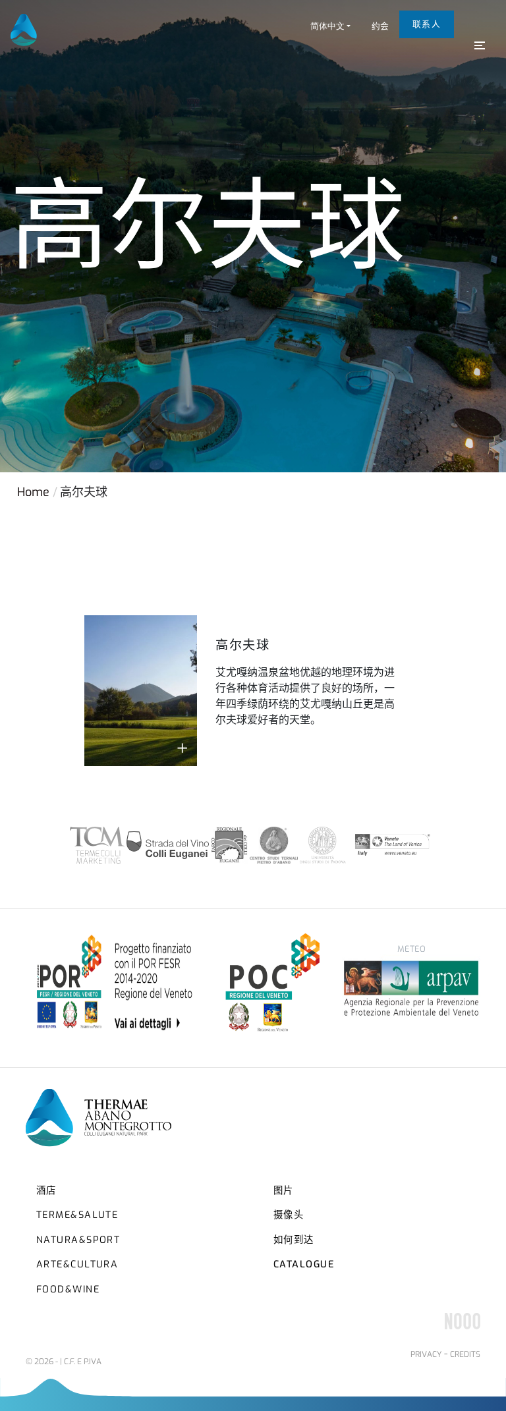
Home (33, 492)
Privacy (425, 1354)
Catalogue (303, 1264)
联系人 (426, 24)
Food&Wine (67, 1289)
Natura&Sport (78, 1240)
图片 (283, 1190)
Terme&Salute (77, 1215)
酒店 (46, 1190)
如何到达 (293, 1240)
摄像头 (288, 1215)
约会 (380, 26)
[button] (330, 26)
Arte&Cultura (77, 1264)
